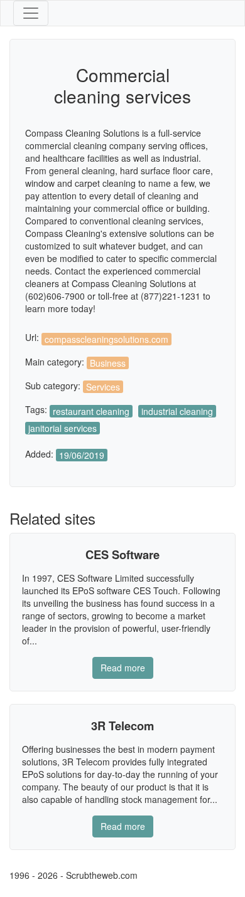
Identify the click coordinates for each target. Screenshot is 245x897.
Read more (123, 667)
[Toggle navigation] (30, 13)
